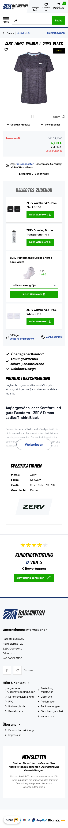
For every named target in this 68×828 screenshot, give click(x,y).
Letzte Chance (54, 150)
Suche (58, 20)
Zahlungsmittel (54, 337)
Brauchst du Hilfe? (56, 33)
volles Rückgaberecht (22, 338)
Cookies (28, 670)
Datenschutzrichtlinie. (34, 786)
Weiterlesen (34, 444)
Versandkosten (25, 163)
